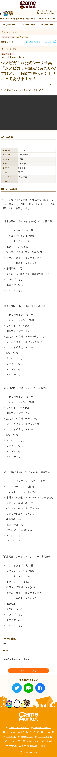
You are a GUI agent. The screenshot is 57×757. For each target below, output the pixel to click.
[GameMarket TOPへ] (28, 716)
